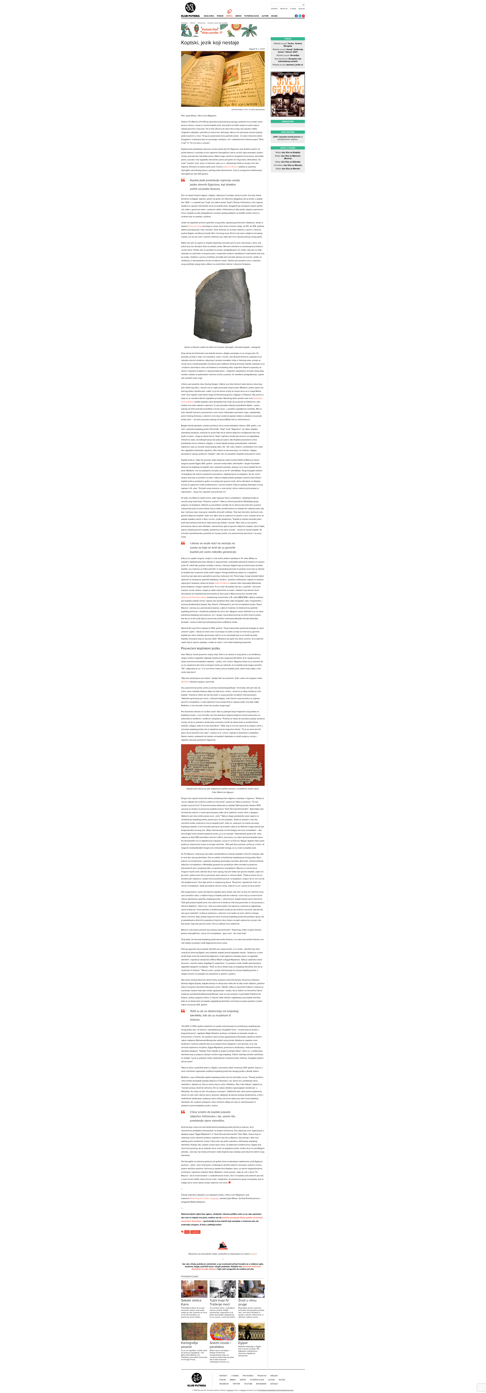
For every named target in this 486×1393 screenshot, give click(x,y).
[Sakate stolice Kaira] (194, 1297)
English (302, 9)
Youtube (248, 1384)
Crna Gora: (288, 165)
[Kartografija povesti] (194, 1339)
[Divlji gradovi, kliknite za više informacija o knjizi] (288, 81)
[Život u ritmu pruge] (251, 1297)
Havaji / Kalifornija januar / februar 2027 (288, 50)
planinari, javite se (288, 64)
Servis (238, 16)
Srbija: (288, 152)
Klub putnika (190, 16)
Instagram (261, 1384)
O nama (293, 9)
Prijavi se (284, 9)
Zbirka (229, 16)
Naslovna (209, 16)
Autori (265, 16)
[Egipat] (251, 1339)
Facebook (224, 1384)
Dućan (282, 1380)
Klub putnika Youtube (303, 15)
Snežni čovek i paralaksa (220, 1345)
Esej (187, 1232)
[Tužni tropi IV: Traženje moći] (223, 1297)
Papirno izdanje (282, 109)
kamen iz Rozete (230, 167)
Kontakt (274, 9)
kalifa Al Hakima (222, 583)
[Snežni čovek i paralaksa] (223, 1339)
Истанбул (288, 55)
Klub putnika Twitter (299, 15)
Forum (220, 16)
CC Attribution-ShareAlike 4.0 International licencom (275, 1390)
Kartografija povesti (189, 1345)
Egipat (252, 49)
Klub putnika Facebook (296, 15)
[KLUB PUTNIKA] (197, 1379)
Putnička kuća (251, 16)
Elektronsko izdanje (284, 112)
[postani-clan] (219, 36)
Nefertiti (184, 682)
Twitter (236, 1384)
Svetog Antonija (195, 226)
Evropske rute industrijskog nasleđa (288, 60)
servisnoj (230, 1390)
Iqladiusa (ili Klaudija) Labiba (193, 597)
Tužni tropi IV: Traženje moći (220, 1302)
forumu (253, 1254)
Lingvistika (195, 1232)
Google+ (274, 1384)
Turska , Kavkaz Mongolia (288, 44)
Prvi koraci (248, 1376)
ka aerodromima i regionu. (288, 138)
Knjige (274, 16)
